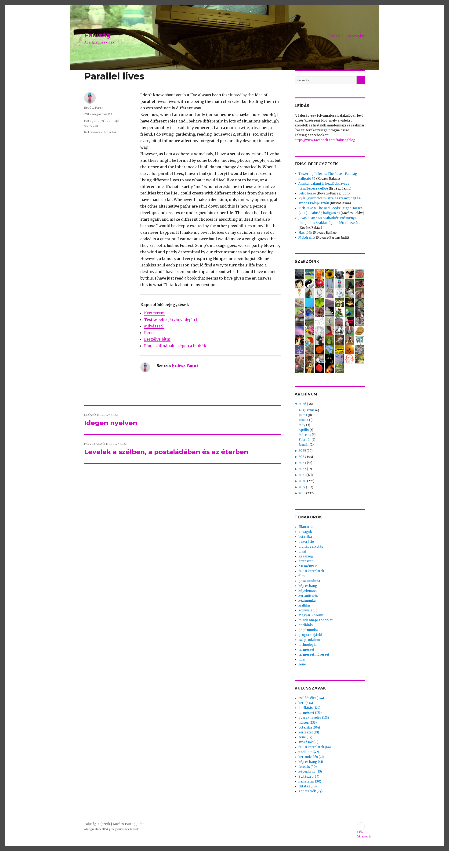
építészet (305, 561)
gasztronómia (309, 581)
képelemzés (307, 591)
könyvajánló (307, 610)
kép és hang (307, 586)
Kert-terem (154, 313)
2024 (302, 457)
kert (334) (305, 703)
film (301, 576)
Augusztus (307, 410)
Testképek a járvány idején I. (171, 319)
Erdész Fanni (185, 365)
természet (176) (310, 713)
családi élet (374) (311, 698)
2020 (302, 481)
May (302, 425)
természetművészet (313, 655)
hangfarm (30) (309, 781)
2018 (301, 493)
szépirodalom (309, 640)
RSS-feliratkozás (361, 826)
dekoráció (306, 542)
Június (303, 420)
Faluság (97, 35)
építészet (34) (308, 777)
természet (306, 650)
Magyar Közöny (310, 615)
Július (303, 415)
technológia (307, 645)
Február (305, 440)
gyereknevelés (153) (313, 718)
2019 (301, 487)
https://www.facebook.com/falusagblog (325, 140)
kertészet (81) (308, 732)
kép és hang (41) (310, 762)
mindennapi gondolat (315, 620)
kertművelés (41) (311, 757)
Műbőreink (306, 238)
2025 (302, 451)
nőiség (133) (307, 723)
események (307, 566)
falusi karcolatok (311, 571)
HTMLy (106, 829)
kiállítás (304, 605)
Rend (149, 332)
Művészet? (154, 326)
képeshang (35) (310, 772)
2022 (302, 469)
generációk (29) (310, 791)
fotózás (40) (307, 767)
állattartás (306, 527)
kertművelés (308, 596)
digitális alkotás (310, 547)
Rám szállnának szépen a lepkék (175, 345)
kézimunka (307, 601)
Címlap (333, 36)
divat (302, 551)
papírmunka (308, 630)
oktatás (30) (307, 786)
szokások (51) (308, 742)
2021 (302, 475)
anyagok (305, 532)
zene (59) (305, 737)
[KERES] (361, 80)
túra (301, 659)
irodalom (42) (308, 752)
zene (302, 664)
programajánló (310, 635)
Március (305, 435)
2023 (302, 463)
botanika (305, 537)
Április (304, 430)
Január (304, 445)
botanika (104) (309, 727)
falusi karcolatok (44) (314, 747)
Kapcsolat (356, 36)
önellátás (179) (309, 708)
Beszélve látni (157, 339)
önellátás (305, 625)
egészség (305, 556)
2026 (302, 404)
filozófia (110, 132)
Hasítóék (305, 233)
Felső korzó (307, 193)
